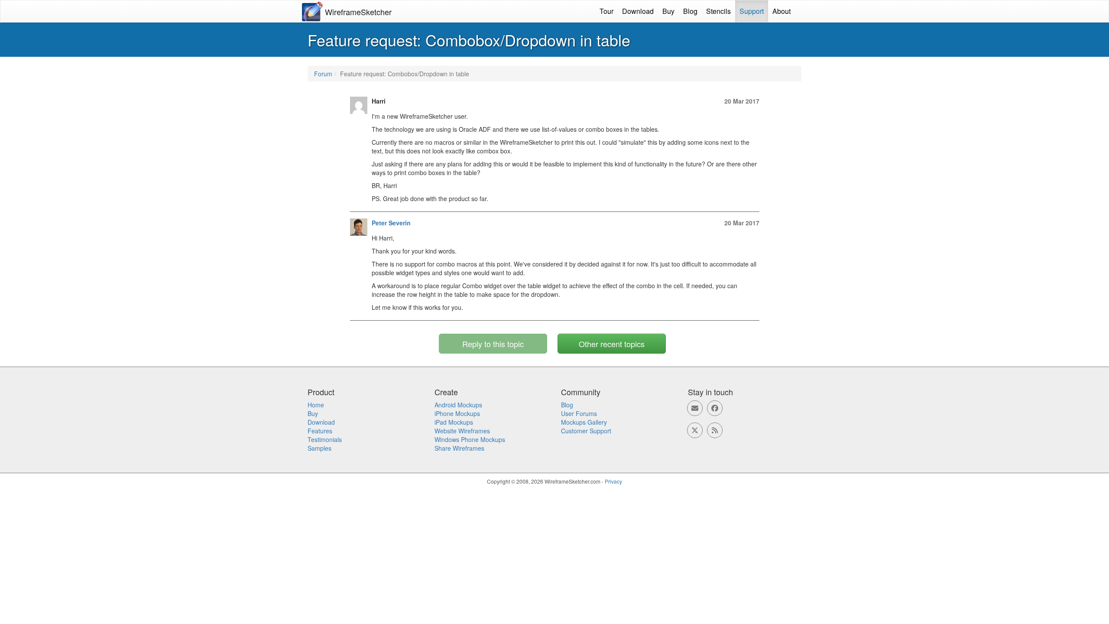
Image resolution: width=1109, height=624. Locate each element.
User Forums (579, 413)
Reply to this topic (493, 343)
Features (320, 430)
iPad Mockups (454, 422)
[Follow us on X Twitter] (695, 430)
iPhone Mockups (457, 413)
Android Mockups (458, 404)
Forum (323, 73)
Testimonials (325, 439)
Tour (606, 11)
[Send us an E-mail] (695, 408)
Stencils (718, 11)
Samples (319, 448)
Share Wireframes (459, 448)
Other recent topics (612, 343)
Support (751, 11)
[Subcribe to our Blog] (715, 430)
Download (638, 11)
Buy (668, 11)
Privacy (613, 481)
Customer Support (586, 430)
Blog (690, 11)
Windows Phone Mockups (470, 439)
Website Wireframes (462, 430)
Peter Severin (391, 222)
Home (316, 404)
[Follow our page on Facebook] (715, 408)
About (781, 11)
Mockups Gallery (584, 422)
